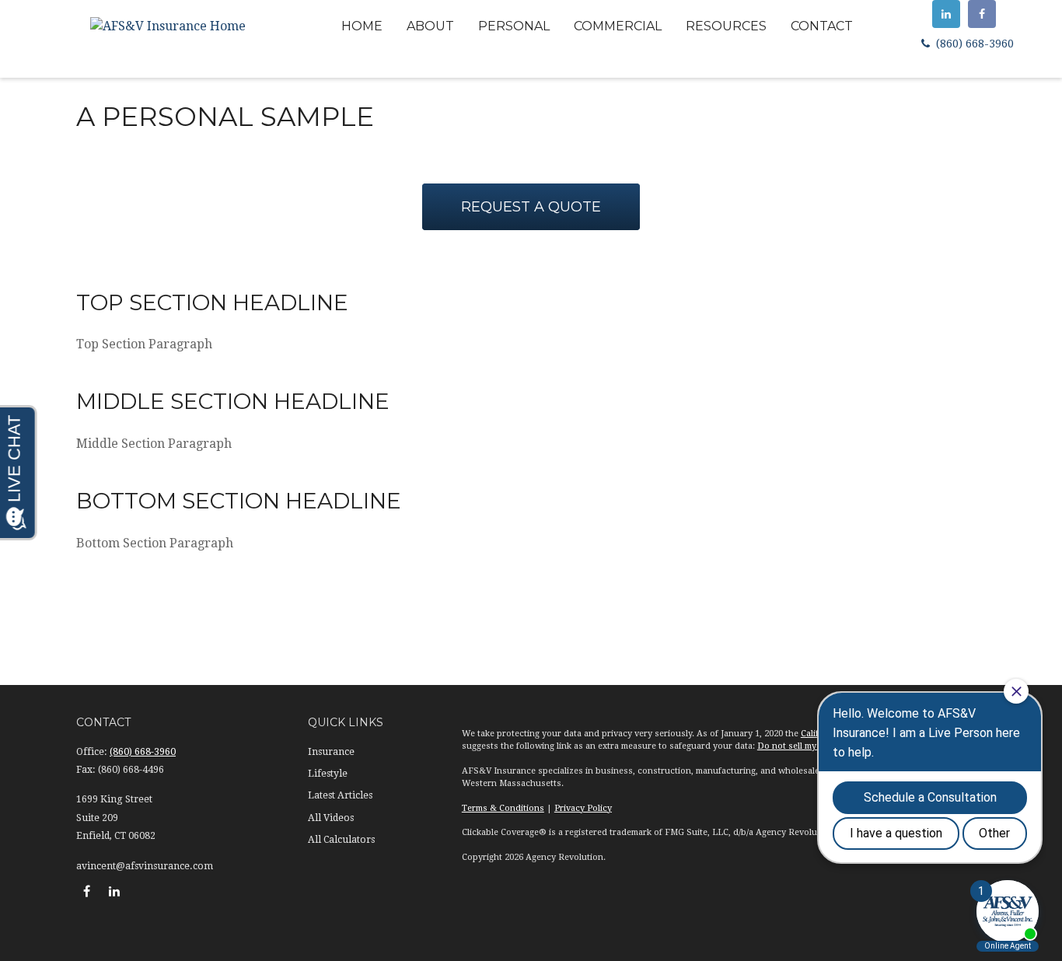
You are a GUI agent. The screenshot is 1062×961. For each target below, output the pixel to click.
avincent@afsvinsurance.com (144, 866)
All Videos (331, 817)
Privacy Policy (583, 808)
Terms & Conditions (503, 808)
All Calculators (341, 839)
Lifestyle (328, 773)
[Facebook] (982, 14)
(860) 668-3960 (973, 43)
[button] (362, 26)
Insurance (331, 751)
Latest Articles (340, 795)
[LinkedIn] (946, 14)
